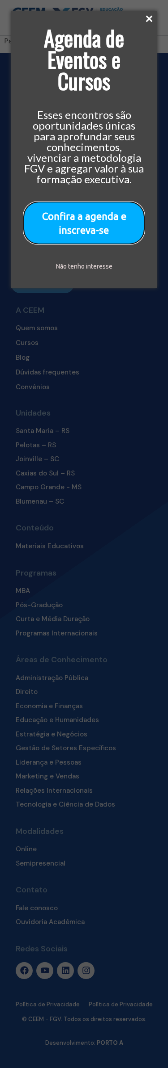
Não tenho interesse (84, 266)
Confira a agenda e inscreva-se (84, 222)
